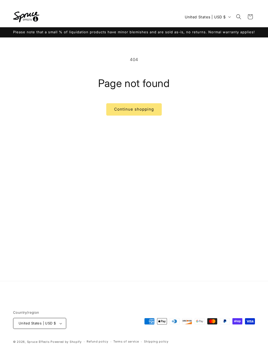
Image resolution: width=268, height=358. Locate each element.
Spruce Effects (38, 342)
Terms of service (126, 341)
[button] (238, 17)
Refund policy (97, 341)
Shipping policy (156, 341)
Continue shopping (134, 109)
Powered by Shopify (66, 342)
